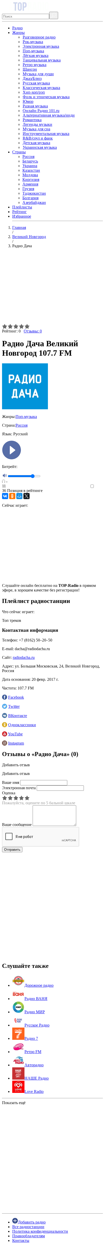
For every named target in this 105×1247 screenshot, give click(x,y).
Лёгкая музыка (35, 55)
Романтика (32, 120)
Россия (28, 156)
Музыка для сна (36, 129)
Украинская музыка (40, 147)
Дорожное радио (39, 985)
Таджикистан (34, 193)
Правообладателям (28, 1236)
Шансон (30, 69)
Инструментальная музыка (46, 133)
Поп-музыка (33, 51)
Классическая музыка (41, 87)
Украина (29, 166)
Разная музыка (35, 106)
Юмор (28, 101)
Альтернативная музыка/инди (49, 115)
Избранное (21, 216)
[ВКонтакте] (5, 496)
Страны (19, 152)
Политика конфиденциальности (40, 1231)
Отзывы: (33, 331)
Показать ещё (13, 1103)
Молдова (30, 175)
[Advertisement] (52, 288)
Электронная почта (19, 788)
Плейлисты (22, 207)
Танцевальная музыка (42, 60)
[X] (26, 496)
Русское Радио (36, 1025)
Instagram (16, 743)
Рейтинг (19, 211)
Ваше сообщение (17, 824)
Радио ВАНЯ (35, 998)
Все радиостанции (28, 1227)
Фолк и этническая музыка (46, 97)
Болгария (30, 198)
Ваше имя (10, 782)
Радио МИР (34, 1012)
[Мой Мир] (19, 496)
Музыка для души (38, 74)
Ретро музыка (34, 65)
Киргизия (30, 179)
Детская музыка (36, 143)
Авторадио (34, 1065)
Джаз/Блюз (32, 78)
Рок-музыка (33, 42)
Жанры (18, 32)
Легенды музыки (37, 124)
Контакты (20, 1240)
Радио (17, 28)
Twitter (14, 706)
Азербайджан (34, 202)
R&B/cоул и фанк (38, 138)
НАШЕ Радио (36, 1078)
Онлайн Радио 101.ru (41, 110)
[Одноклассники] (12, 496)
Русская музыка (36, 83)
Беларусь (30, 161)
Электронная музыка (41, 46)
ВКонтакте (17, 715)
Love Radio (34, 1091)
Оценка (8, 793)
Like (99, 486)
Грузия (28, 189)
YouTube (15, 734)
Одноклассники (22, 725)
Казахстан (31, 170)
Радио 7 (31, 1038)
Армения (30, 184)
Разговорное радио (39, 37)
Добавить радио (32, 1222)
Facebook (16, 697)
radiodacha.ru (24, 657)
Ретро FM (32, 1052)
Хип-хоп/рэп (34, 92)
